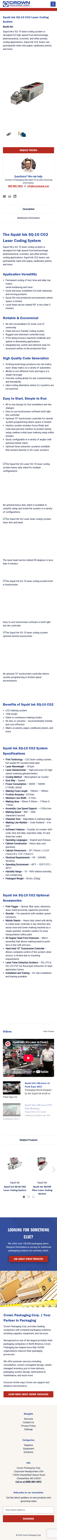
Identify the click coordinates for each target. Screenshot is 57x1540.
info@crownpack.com (38, 186)
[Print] (9, 196)
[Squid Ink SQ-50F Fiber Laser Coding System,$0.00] (42, 1164)
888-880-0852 (15, 186)
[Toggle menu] (53, 4)
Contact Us (28, 1422)
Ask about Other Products (28, 1259)
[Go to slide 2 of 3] (28, 1197)
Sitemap (28, 1429)
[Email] (4, 196)
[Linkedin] (14, 196)
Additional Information (28, 218)
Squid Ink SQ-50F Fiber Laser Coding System (42, 1190)
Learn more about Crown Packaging (28, 1394)
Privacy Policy (28, 1425)
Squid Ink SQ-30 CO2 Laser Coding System (15, 1188)
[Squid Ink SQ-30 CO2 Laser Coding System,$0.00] (14, 1164)
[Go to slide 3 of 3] (33, 1197)
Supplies (28, 1445)
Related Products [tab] (28, 1140)
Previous (3, 1169)
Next (54, 1169)
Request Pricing (28, 150)
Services (28, 1418)
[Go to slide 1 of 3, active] (24, 1197)
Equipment (28, 1448)
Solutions (28, 1452)
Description (28, 209)
